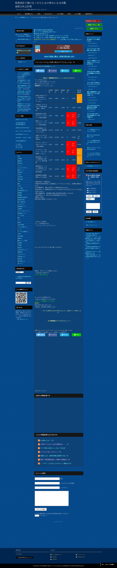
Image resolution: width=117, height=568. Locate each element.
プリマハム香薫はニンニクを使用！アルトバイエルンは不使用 (93, 62)
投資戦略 (19, 195)
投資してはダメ (92, 192)
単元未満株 (20, 236)
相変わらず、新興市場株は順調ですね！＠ (54, 456)
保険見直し (20, 252)
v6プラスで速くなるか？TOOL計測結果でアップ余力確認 (93, 115)
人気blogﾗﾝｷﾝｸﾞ (89, 13)
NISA (69, 13)
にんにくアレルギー (22, 167)
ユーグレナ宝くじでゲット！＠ (50, 452)
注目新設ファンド (21, 213)
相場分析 (19, 161)
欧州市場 (19, 259)
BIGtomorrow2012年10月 (23, 127)
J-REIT (19, 233)
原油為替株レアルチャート (93, 166)
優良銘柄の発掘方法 (22, 197)
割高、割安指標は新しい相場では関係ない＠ (55, 459)
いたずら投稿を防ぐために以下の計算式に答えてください (52, 513)
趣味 (18, 218)
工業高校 (19, 158)
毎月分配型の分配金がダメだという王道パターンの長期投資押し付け (24, 98)
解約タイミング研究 (22, 240)
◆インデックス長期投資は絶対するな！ (45, 32)
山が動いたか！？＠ (47, 440)
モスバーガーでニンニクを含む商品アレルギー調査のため (93, 39)
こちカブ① (19, 145)
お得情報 (19, 208)
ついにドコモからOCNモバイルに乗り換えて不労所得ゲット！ (93, 155)
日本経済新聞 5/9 (21, 123)
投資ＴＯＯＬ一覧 (94, 25)
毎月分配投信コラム (22, 190)
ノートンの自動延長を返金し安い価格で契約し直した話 (93, 142)
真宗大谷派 (20, 179)
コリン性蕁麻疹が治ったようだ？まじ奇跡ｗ (93, 130)
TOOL (38, 13)
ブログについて (21, 254)
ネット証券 (78, 13)
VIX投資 (19, 245)
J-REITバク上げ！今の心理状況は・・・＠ (54, 444)
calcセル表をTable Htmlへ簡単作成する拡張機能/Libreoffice (93, 107)
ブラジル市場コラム (22, 227)
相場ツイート (20, 170)
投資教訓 (19, 192)
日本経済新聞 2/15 (21, 141)
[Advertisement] (48, 23)
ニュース (19, 229)
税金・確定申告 (21, 202)
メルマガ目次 (60, 13)
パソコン (19, 165)
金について (20, 263)
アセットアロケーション (23, 211)
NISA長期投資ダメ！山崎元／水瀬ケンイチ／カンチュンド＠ (24, 82)
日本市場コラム (21, 256)
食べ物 (19, 174)
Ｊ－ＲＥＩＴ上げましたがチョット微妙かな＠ (55, 463)
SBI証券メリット (22, 62)
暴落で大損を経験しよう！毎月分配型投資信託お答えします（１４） (92, 256)
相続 (18, 183)
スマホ (19, 181)
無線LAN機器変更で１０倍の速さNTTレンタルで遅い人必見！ (24, 87)
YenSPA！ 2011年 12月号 (24, 137)
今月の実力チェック (22, 249)
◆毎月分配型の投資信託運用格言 (43, 30)
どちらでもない (92, 190)
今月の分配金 (20, 224)
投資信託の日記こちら (93, 21)
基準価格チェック (49, 66)
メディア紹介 (20, 215)
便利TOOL (20, 163)
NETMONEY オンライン (23, 134)
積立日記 (19, 247)
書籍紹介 (19, 238)
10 (91, 117)
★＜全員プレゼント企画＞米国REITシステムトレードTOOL (51, 35)
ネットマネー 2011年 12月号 (24, 131)
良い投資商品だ (92, 188)
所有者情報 (19, 554)
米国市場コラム (21, 261)
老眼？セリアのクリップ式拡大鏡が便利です (93, 148)
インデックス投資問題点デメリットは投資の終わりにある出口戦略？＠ (24, 74)
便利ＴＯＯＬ (94, 28)
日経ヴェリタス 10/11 (22, 119)
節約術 (19, 222)
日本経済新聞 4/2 (21, 124)
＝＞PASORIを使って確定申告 (23, 36)
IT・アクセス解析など (22, 231)
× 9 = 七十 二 (43, 515)
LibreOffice (20, 176)
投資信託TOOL (21, 199)
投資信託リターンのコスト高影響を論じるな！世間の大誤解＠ (24, 105)
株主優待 (19, 243)
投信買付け (20, 172)
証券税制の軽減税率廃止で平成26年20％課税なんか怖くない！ (92, 248)
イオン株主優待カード (90, 222)
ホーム (19, 13)
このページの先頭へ (109, 564)
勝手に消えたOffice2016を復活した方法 (93, 135)
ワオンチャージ (93, 225)
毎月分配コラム (29, 13)
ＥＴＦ (19, 220)
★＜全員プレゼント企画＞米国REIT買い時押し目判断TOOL (51, 37)
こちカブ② (19, 147)
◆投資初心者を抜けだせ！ (41, 33)
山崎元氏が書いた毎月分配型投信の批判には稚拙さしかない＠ (24, 93)
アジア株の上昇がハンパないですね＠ (52, 448)
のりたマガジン (48, 13)
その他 (19, 186)
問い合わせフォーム (23, 319)
